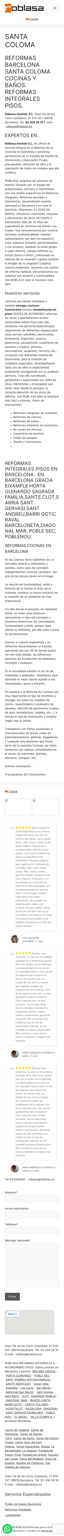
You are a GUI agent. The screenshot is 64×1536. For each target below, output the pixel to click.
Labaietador (13, 1515)
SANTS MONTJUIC (18, 1383)
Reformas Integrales (18, 1509)
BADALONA (33, 1408)
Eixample (12, 1388)
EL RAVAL (21, 1417)
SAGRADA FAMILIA (43, 1396)
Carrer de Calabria (17, 1430)
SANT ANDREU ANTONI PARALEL (28, 1379)
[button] (7, 1529)
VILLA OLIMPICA (41, 1417)
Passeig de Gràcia (34, 1454)
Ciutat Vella (41, 1383)
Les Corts (27, 1388)
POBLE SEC (42, 1375)
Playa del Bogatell (31, 1458)
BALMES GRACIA (44, 1371)
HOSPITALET (15, 1408)
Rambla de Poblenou (30, 1463)
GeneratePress (50, 1530)
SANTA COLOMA (37, 1404)
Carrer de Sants (23, 1438)
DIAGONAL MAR (16, 1400)
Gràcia (45, 1446)
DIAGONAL (50, 1408)
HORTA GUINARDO (18, 1375)
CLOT (25, 1396)
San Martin (43, 1388)
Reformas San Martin (20, 1392)
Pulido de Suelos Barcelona (23, 1504)
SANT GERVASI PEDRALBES (24, 1412)
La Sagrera (29, 1450)
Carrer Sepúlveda (27, 1446)
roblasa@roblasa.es (19, 126)
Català (33, 19)
